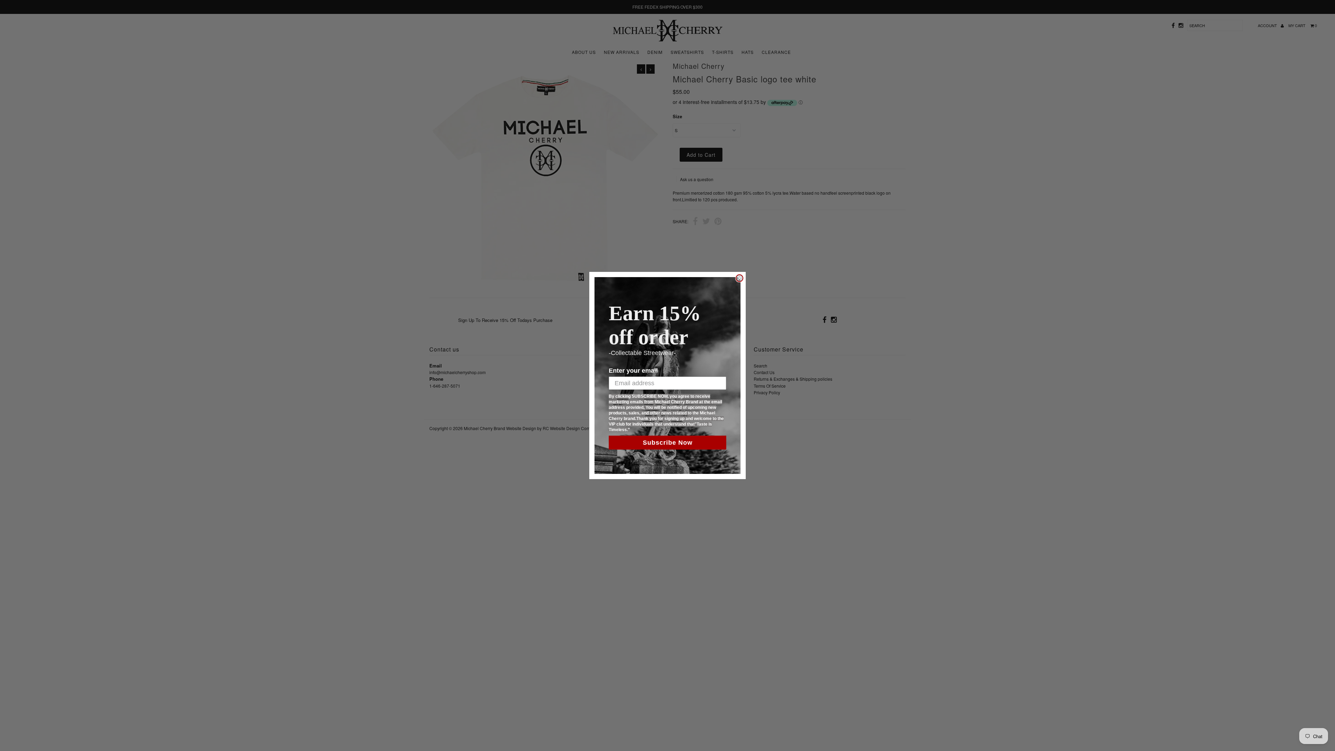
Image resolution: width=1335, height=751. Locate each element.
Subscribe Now (668, 442)
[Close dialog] (739, 278)
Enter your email (633, 370)
